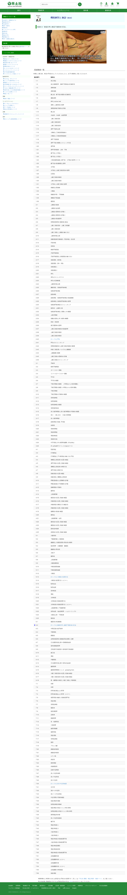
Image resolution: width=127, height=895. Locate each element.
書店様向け (42, 885)
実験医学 (41, 10)
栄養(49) (5, 31)
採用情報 (18, 885)
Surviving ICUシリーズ (10, 78)
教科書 (85, 10)
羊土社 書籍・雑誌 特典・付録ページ (90, 878)
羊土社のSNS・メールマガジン (31, 888)
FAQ (59, 888)
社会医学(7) (6, 23)
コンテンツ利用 (71, 885)
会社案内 (10, 885)
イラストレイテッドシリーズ (11, 70)
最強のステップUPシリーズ (11, 58)
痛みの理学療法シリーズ (10, 109)
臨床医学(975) (6, 22)
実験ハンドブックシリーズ (11, 64)
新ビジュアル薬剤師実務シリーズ (12, 118)
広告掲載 (50, 885)
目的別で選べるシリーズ (10, 62)
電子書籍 (34, 885)
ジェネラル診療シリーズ (10, 91)
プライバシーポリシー (91, 885)
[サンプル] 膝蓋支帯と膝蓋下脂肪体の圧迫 (63, 625)
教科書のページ (24, 46)
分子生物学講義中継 (9, 71)
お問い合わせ (66, 888)
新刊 (18, 10)
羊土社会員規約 (103, 885)
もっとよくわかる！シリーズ (11, 68)
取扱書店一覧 (26, 885)
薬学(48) (5, 33)
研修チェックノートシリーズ (11, 82)
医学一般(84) (6, 25)
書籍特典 (108, 10)
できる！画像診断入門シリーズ (12, 88)
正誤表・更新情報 (60, 885)
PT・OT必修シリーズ (9, 107)
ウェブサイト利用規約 (14, 888)
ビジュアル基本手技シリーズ (11, 80)
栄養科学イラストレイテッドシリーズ (14, 114)
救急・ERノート (8, 93)
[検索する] (79, 4)
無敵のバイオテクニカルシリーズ (12, 60)
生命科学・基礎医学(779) (9, 20)
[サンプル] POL (55, 339)
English (74, 888)
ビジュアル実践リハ (9, 105)
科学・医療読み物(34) (8, 38)
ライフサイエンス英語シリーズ (12, 73)
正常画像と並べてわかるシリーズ (12, 84)
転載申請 (80, 885)
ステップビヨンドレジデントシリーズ (14, 86)
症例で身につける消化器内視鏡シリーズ (14, 89)
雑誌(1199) (5, 35)
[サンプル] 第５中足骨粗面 (59, 783)
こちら (71, 881)
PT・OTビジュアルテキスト (11, 103)
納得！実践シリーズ (9, 98)
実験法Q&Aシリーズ (9, 66)
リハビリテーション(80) (9, 29)
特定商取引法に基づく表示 (48, 888)
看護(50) (5, 27)
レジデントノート (63, 10)
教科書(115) (6, 36)
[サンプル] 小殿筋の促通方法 (59, 577)
